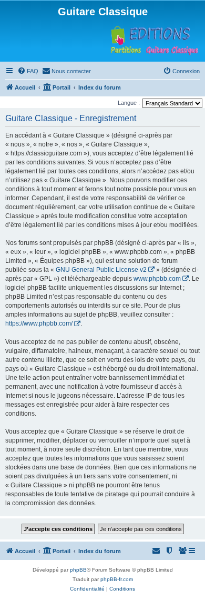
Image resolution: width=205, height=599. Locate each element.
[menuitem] (27, 71)
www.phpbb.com (157, 278)
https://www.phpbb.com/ (39, 323)
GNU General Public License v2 (101, 269)
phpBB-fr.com (116, 579)
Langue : (129, 103)
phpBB (78, 570)
